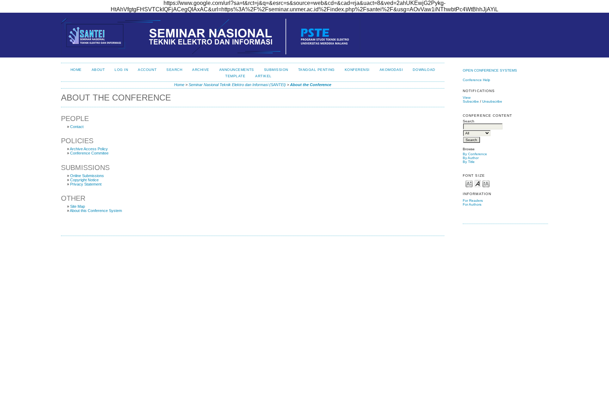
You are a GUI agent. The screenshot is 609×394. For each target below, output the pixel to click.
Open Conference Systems (490, 70)
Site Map (77, 206)
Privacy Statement (86, 184)
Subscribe (471, 101)
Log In (121, 70)
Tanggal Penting (316, 70)
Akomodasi (391, 70)
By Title (469, 162)
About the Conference (310, 85)
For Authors (472, 204)
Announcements (236, 70)
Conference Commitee (89, 153)
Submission (276, 70)
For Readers (473, 200)
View (466, 97)
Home (76, 70)
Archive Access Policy (89, 149)
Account (147, 70)
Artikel (263, 76)
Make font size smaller (469, 183)
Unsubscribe (492, 101)
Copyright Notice (84, 180)
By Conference (475, 154)
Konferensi (357, 70)
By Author (471, 158)
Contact (77, 127)
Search (174, 70)
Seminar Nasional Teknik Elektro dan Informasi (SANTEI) (237, 85)
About (98, 70)
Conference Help (476, 80)
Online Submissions (87, 176)
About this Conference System (96, 210)
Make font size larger (486, 183)
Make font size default (477, 183)
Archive (200, 70)
